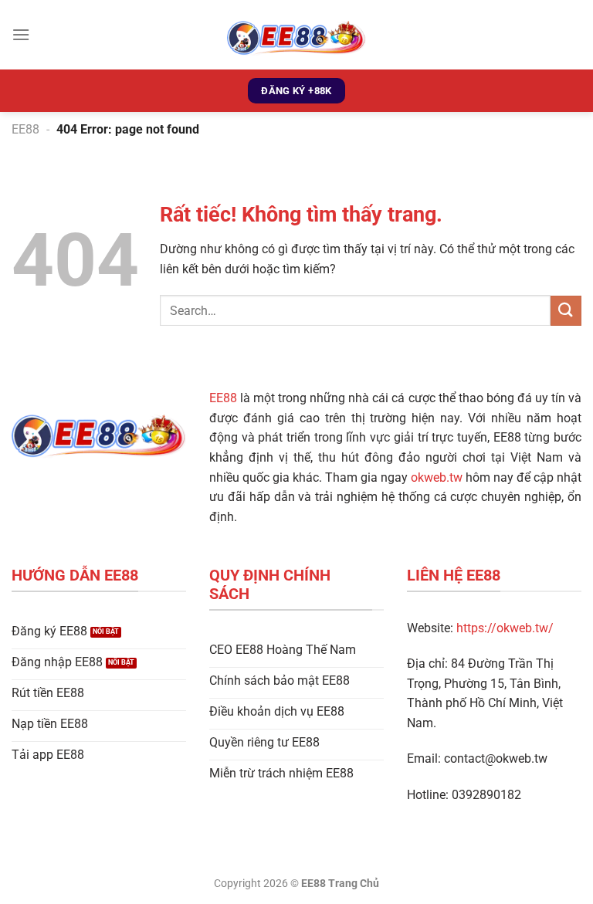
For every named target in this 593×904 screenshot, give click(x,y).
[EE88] (296, 34)
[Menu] (21, 34)
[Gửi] (566, 311)
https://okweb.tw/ (505, 628)
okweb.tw (437, 477)
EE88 (25, 129)
